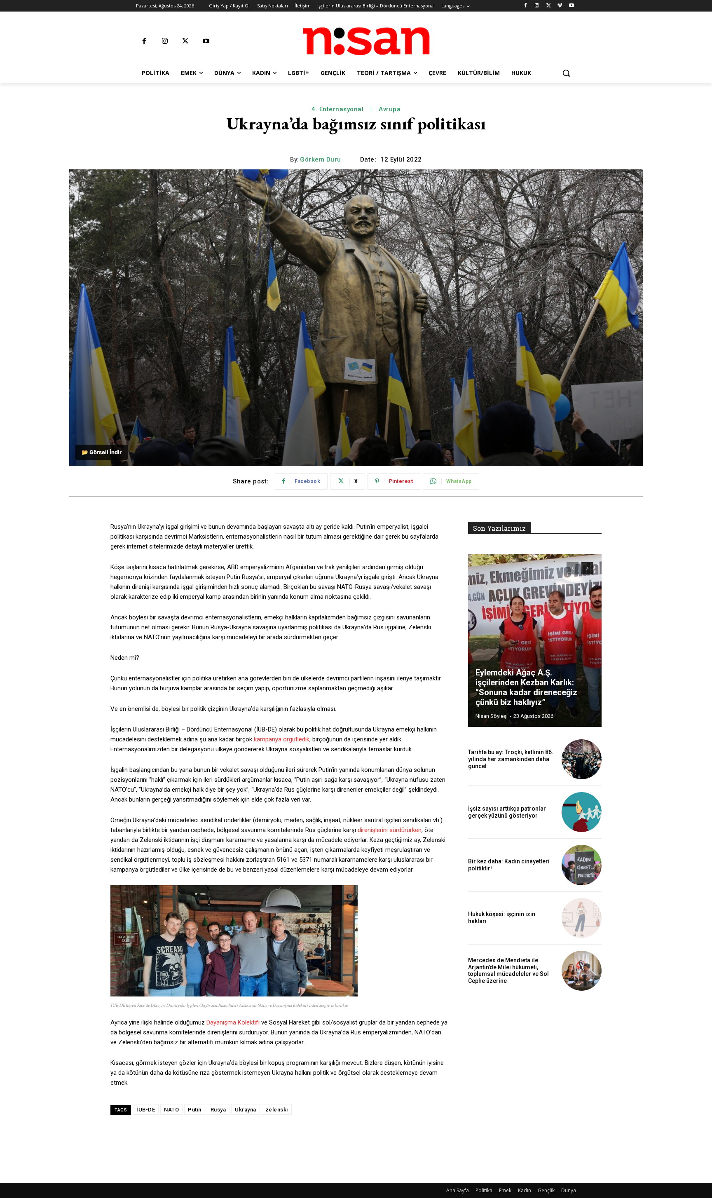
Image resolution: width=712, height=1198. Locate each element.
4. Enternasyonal (337, 109)
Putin (194, 1110)
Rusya (218, 1110)
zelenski (276, 1110)
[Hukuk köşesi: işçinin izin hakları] (582, 918)
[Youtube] (571, 6)
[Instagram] (537, 6)
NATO (171, 1110)
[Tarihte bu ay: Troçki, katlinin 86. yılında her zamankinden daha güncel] (582, 759)
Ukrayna (245, 1110)
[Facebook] (525, 6)
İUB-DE (145, 1110)
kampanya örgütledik (281, 739)
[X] (548, 6)
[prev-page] (572, 568)
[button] (566, 73)
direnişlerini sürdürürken (390, 830)
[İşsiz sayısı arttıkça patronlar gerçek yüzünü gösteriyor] (582, 812)
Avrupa (389, 109)
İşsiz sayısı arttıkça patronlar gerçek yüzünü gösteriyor (507, 812)
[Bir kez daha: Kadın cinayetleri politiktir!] (582, 865)
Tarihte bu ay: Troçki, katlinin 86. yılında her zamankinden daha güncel (510, 759)
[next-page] (587, 568)
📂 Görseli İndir (102, 452)
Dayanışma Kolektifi (233, 1022)
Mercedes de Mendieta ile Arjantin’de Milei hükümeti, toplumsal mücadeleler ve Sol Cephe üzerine (508, 970)
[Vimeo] (559, 6)
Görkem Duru (320, 159)
